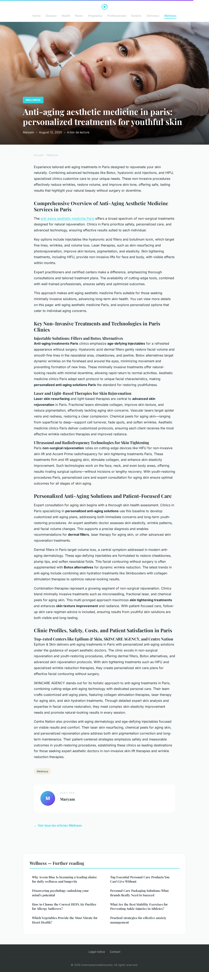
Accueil (38, 155)
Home (36, 15)
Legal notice (97, 951)
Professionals (116, 15)
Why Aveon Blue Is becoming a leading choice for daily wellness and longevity (64, 879)
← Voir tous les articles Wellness (58, 825)
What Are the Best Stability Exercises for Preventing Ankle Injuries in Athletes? (139, 906)
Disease (51, 15)
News (79, 15)
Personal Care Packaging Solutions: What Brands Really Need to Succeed (139, 893)
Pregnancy (95, 15)
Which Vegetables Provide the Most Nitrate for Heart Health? (65, 920)
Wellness (170, 15)
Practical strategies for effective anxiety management (138, 920)
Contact (115, 951)
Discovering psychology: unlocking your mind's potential (60, 893)
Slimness (153, 15)
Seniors (136, 15)
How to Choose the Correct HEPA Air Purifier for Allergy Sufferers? (64, 906)
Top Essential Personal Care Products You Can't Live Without (139, 879)
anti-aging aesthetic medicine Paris (67, 218)
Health (65, 15)
